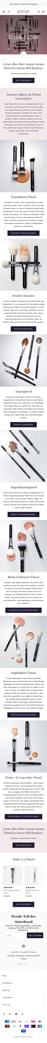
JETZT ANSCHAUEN (23, 80)
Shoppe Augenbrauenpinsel (23, 514)
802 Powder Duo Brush (32, 891)
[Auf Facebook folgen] (3, 1014)
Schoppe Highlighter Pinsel (23, 715)
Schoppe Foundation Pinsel (23, 233)
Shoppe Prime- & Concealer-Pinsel (23, 816)
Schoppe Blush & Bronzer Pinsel (23, 610)
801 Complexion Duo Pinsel (12, 891)
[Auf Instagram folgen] (10, 1014)
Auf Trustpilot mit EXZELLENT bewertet (24, 4)
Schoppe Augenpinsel (23, 425)
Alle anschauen (23, 904)
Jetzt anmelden (35, 935)
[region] (23, 952)
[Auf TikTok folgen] (22, 1014)
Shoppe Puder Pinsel (23, 329)
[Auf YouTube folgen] (16, 1014)
